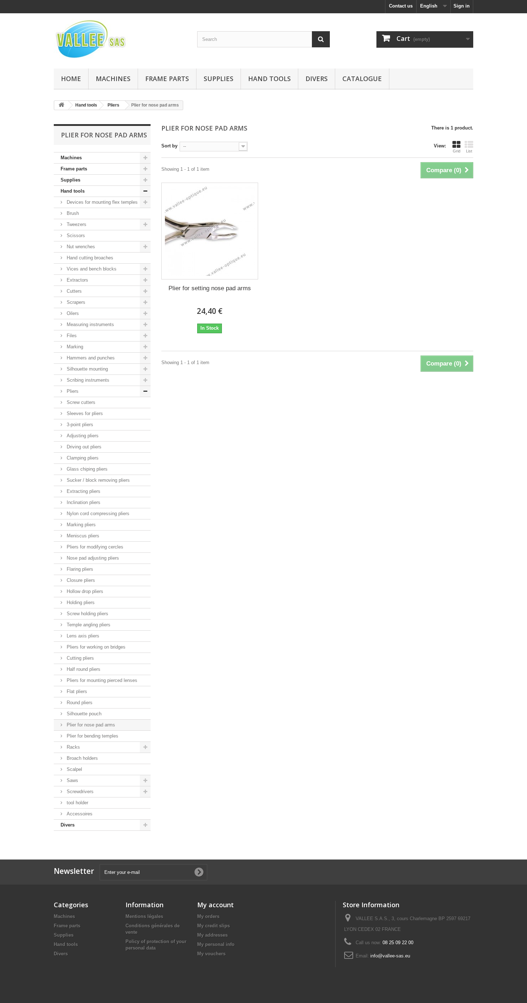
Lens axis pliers (82, 636)
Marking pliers (80, 524)
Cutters (73, 291)
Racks (72, 747)
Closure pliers (80, 580)
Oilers (72, 313)
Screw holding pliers (86, 613)
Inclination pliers (82, 502)
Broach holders (81, 758)
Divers (316, 78)
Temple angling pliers (87, 624)
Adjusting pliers (82, 435)
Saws (71, 780)
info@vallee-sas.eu (390, 956)
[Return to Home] (61, 105)
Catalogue (362, 78)
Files (71, 335)
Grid (456, 151)
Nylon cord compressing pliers (97, 513)
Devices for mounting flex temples (101, 202)
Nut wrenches (80, 246)
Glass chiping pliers (86, 469)
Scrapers (75, 302)
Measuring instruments (89, 324)
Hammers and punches (90, 358)
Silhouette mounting (86, 369)
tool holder (76, 802)
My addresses (212, 935)
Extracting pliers (82, 491)
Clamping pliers (82, 458)
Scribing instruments (87, 380)
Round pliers (78, 702)
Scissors (75, 235)
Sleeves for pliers (84, 413)
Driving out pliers (83, 446)
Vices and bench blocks (91, 269)
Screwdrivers (79, 791)
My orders (208, 916)
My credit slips (213, 925)
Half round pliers (82, 669)
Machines (113, 78)
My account (215, 904)
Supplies (218, 78)
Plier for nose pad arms (90, 724)
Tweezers (75, 224)
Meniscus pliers (82, 535)
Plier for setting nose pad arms (209, 288)
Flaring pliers (79, 569)
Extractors (76, 280)
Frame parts (167, 78)
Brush (72, 213)
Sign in (462, 6)
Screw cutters (80, 402)
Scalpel (73, 769)
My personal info (215, 944)
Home (71, 78)
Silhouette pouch (83, 713)
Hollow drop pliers (84, 591)
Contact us (401, 6)
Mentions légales (144, 916)
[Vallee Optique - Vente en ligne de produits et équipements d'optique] (120, 39)
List (469, 151)
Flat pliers (76, 691)
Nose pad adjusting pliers (92, 558)
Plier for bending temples (91, 736)
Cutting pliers (79, 658)
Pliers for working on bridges (95, 647)
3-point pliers (79, 424)
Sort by (169, 146)
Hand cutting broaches (89, 257)
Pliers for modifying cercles (94, 547)
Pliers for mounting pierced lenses (101, 680)
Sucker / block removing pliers (97, 480)
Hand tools (269, 78)
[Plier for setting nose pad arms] (210, 231)
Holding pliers (80, 602)
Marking (74, 346)
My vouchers (211, 953)
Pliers (72, 391)
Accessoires (78, 813)
